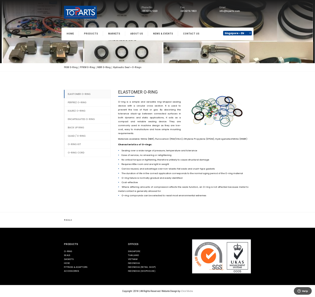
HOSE (67, 263)
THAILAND (133, 255)
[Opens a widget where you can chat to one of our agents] (303, 291)
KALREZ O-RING (76, 110)
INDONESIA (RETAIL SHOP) (142, 267)
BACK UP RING (76, 127)
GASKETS (69, 259)
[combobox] (237, 33)
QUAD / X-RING (77, 136)
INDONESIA (134, 263)
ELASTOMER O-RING (79, 94)
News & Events (163, 33)
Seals (68, 220)
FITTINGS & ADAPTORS (76, 267)
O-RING (68, 251)
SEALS (67, 255)
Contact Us (191, 33)
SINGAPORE (134, 251)
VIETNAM (133, 259)
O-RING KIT (74, 144)
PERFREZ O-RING (77, 102)
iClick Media (187, 291)
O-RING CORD (76, 152)
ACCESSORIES (71, 271)
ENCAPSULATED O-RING (81, 119)
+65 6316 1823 (188, 11)
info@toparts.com (230, 11)
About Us (136, 33)
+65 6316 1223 (150, 11)
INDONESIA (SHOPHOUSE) (142, 271)
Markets (114, 33)
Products (91, 33)
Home (70, 33)
